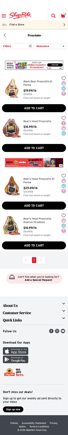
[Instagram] (57, 332)
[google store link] (15, 362)
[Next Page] (41, 260)
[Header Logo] (19, 16)
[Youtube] (63, 332)
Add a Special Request (38, 279)
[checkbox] (63, 78)
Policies (14, 423)
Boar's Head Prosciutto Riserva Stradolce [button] (38, 220)
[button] (53, 15)
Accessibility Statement (34, 423)
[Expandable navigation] (3, 16)
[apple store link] (15, 354)
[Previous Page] (26, 260)
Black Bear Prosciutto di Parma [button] (38, 83)
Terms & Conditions (39, 426)
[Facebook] (51, 332)
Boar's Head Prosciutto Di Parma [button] (38, 180)
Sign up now (13, 409)
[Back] (5, 35)
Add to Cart (34, 108)
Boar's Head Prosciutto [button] (38, 121)
